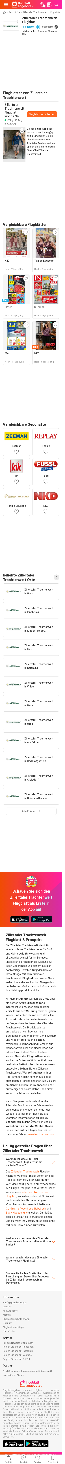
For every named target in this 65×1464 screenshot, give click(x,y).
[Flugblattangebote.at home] (22, 4)
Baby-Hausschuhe (17, 1212)
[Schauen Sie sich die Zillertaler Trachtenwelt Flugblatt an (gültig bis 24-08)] (14, 144)
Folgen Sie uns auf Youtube (17, 1355)
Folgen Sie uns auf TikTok (17, 1359)
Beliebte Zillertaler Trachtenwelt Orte (19, 577)
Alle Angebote (10, 1310)
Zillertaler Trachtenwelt (35, 12)
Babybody (40, 1208)
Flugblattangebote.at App (16, 1319)
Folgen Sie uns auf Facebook (18, 1346)
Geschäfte (14, 12)
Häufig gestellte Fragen (15, 1302)
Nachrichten (9, 1331)
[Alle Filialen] (56, 577)
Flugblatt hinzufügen (13, 1327)
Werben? (7, 1306)
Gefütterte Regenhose (19, 1208)
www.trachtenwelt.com (41, 1134)
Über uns (7, 1323)
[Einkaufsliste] (49, 4)
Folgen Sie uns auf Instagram (18, 1351)
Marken (7, 1314)
